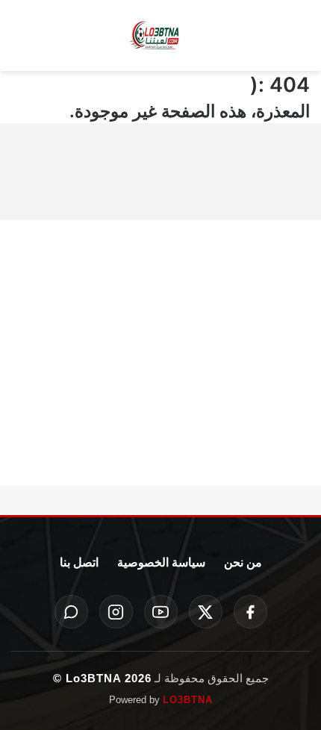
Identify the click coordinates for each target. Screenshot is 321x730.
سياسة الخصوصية (161, 562)
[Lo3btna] (160, 36)
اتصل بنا (79, 562)
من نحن (243, 562)
